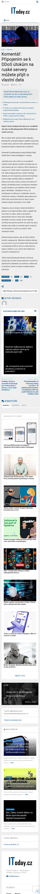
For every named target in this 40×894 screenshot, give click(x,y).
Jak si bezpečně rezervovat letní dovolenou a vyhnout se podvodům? (19, 368)
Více (12, 763)
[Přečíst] (20, 326)
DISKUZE (24, 405)
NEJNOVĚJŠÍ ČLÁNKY (13, 416)
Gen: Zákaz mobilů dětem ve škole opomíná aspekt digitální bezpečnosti (19, 815)
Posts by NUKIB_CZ (11, 844)
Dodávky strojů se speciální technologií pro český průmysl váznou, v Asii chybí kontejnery (9, 385)
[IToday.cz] (20, 14)
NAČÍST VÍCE (20, 676)
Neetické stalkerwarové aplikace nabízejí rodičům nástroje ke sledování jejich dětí (19, 349)
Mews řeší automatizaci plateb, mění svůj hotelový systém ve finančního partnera (20, 783)
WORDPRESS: (15, 405)
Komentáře (10, 809)
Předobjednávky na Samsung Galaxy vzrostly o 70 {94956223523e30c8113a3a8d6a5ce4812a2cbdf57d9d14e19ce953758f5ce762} (29, 387)
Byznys (9, 740)
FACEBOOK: (6, 405)
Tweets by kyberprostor (13, 720)
